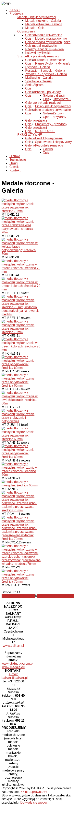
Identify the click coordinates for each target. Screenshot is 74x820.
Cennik (14, 166)
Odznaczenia (26, 31)
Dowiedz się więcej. (34, 802)
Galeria (30, 35)
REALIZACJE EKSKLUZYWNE (36, 132)
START (14, 10)
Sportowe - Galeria (38, 81)
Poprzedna (16, 595)
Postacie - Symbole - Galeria (45, 70)
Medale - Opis (34, 27)
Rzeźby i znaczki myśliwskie (44, 49)
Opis (28, 38)
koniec (69, 595)
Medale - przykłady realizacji (36, 17)
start (5, 595)
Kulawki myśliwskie (38, 52)
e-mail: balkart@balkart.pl (15, 676)
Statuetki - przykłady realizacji (38, 56)
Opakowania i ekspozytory (53, 142)
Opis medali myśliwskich (41, 45)
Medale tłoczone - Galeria (43, 20)
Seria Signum (34, 85)
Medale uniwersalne (48, 35)
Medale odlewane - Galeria (43, 24)
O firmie (14, 156)
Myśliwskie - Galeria (39, 77)
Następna (58, 595)
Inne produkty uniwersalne (53, 109)
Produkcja (16, 13)
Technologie (17, 159)
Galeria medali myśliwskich (43, 42)
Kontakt (15, 170)
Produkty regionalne (49, 138)
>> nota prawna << (33, 791)
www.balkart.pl (13, 645)
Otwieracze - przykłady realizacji (53, 100)
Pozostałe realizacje (49, 145)
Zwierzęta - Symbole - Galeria (46, 74)
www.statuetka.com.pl (17, 663)
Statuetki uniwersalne (50, 60)
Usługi (13, 163)
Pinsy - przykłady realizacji (53, 106)
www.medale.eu (13, 667)
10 (41, 595)
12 (48, 595)
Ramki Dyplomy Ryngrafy (52, 63)
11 (44, 595)
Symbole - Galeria (37, 67)
